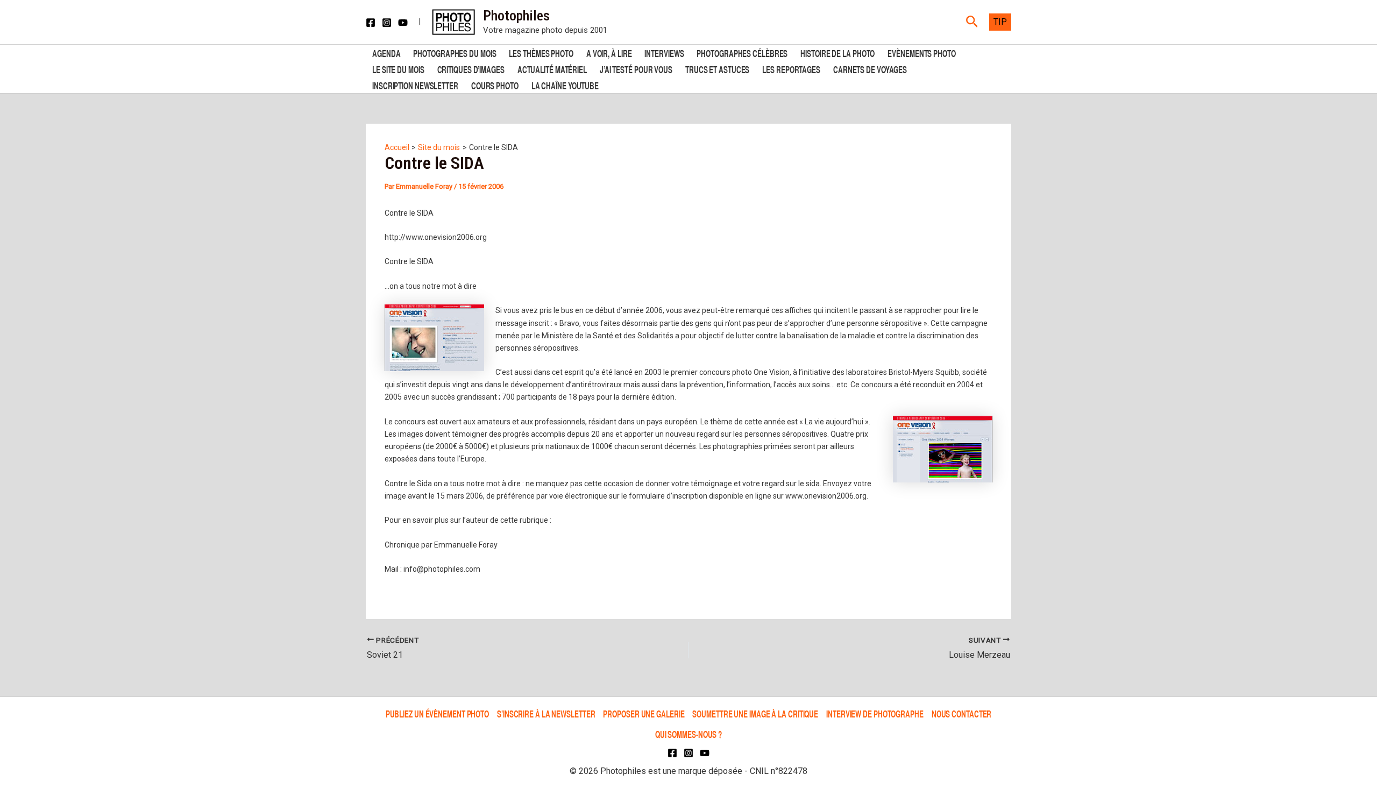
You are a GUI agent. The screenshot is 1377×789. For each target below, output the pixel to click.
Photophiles (516, 16)
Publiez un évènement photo (437, 713)
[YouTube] (403, 22)
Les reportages (791, 68)
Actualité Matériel (552, 68)
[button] (972, 22)
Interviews (664, 52)
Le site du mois (398, 68)
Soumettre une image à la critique (755, 713)
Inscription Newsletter (415, 84)
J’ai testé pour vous (636, 68)
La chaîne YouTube (565, 84)
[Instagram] (387, 22)
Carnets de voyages (870, 68)
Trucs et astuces (717, 68)
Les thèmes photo (541, 52)
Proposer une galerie (643, 713)
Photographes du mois (454, 52)
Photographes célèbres (742, 52)
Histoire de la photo (837, 52)
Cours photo (495, 84)
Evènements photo (921, 52)
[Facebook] (370, 22)
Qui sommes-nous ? (688, 734)
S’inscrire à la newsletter (546, 713)
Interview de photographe (875, 713)
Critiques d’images (471, 68)
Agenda (386, 52)
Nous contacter (962, 713)
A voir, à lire (609, 52)
